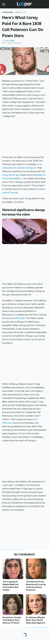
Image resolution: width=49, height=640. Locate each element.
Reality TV (20, 12)
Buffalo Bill (19, 318)
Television (7, 12)
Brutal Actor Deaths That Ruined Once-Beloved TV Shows (12, 620)
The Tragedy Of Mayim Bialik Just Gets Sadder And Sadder (11, 585)
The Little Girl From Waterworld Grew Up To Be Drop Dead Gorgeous (36, 585)
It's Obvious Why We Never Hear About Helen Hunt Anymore (35, 620)
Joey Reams (10, 41)
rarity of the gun (11, 174)
